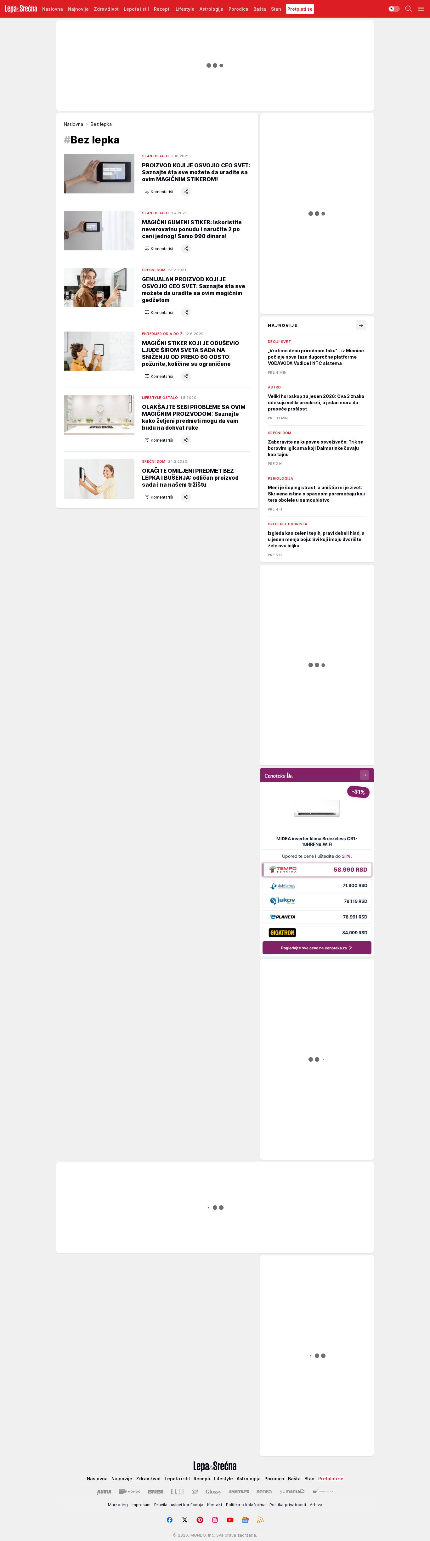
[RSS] (260, 1520)
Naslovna (73, 124)
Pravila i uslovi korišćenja (178, 1504)
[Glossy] (214, 1491)
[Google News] (245, 1520)
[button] (159, 192)
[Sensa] (264, 1491)
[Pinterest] (200, 1520)
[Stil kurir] (195, 1491)
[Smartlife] (239, 1491)
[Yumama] (292, 1491)
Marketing (118, 1504)
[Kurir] (104, 1491)
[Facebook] (169, 1520)
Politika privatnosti (287, 1504)
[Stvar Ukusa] (322, 1491)
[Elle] (177, 1491)
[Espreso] (155, 1491)
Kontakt (214, 1504)
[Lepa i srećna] (21, 9)
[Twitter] (184, 1520)
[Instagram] (215, 1520)
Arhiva (316, 1504)
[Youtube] (230, 1520)
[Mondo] (129, 1491)
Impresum (141, 1504)
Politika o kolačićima (246, 1504)
